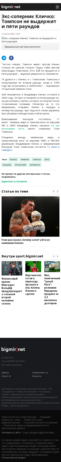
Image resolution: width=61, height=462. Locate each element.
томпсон (37, 159)
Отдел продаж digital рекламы (38, 432)
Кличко (13, 159)
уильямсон (35, 164)
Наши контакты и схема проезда (19, 416)
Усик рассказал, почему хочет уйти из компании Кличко (26, 241)
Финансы (36, 376)
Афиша (5, 372)
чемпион (25, 159)
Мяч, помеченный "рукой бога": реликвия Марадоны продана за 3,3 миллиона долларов (52, 289)
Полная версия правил (14, 457)
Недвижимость (40, 372)
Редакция (45, 416)
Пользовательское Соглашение (41, 422)
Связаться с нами (11, 419)
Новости (6, 376)
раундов (7, 164)
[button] (54, 191)
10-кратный (20, 164)
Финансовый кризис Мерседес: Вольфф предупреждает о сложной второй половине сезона (12, 291)
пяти (47, 159)
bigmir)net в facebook (14, 181)
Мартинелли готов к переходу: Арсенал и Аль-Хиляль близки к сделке (33, 284)
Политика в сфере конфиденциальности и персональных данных (25, 427)
